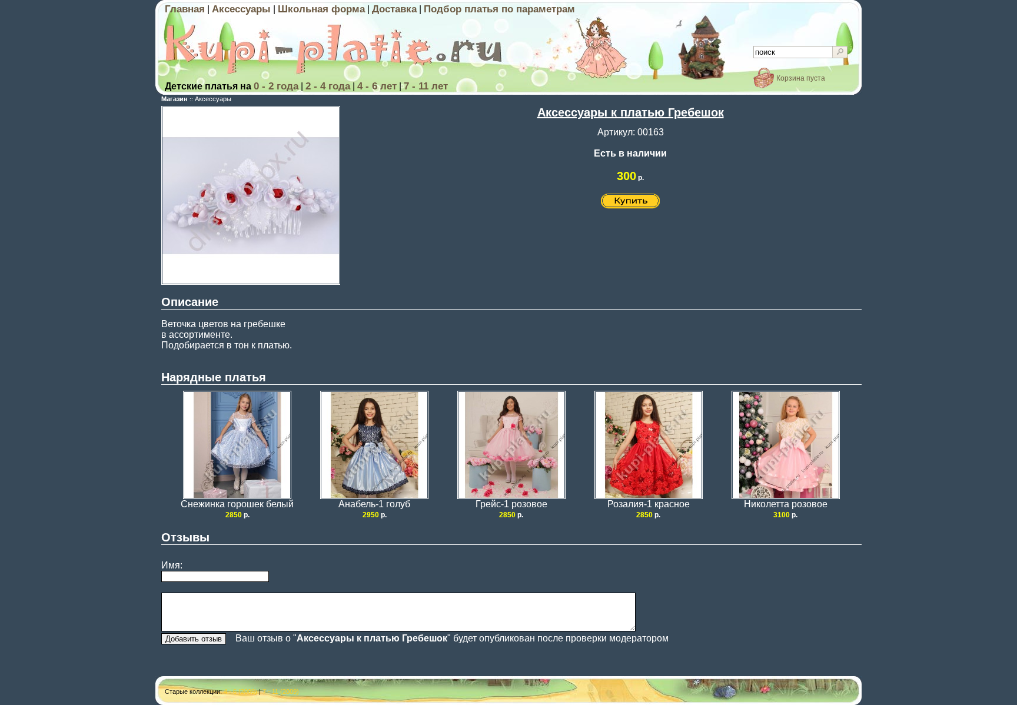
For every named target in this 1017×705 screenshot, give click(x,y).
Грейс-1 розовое (511, 504)
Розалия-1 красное (648, 504)
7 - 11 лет (426, 86)
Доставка (394, 9)
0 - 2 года (276, 86)
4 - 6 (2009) (240, 691)
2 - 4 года (327, 86)
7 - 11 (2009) (280, 691)
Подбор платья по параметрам (499, 9)
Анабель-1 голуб (374, 504)
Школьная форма (321, 9)
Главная (185, 9)
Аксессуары (241, 9)
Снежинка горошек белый (237, 504)
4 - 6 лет (377, 86)
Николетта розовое (785, 504)
